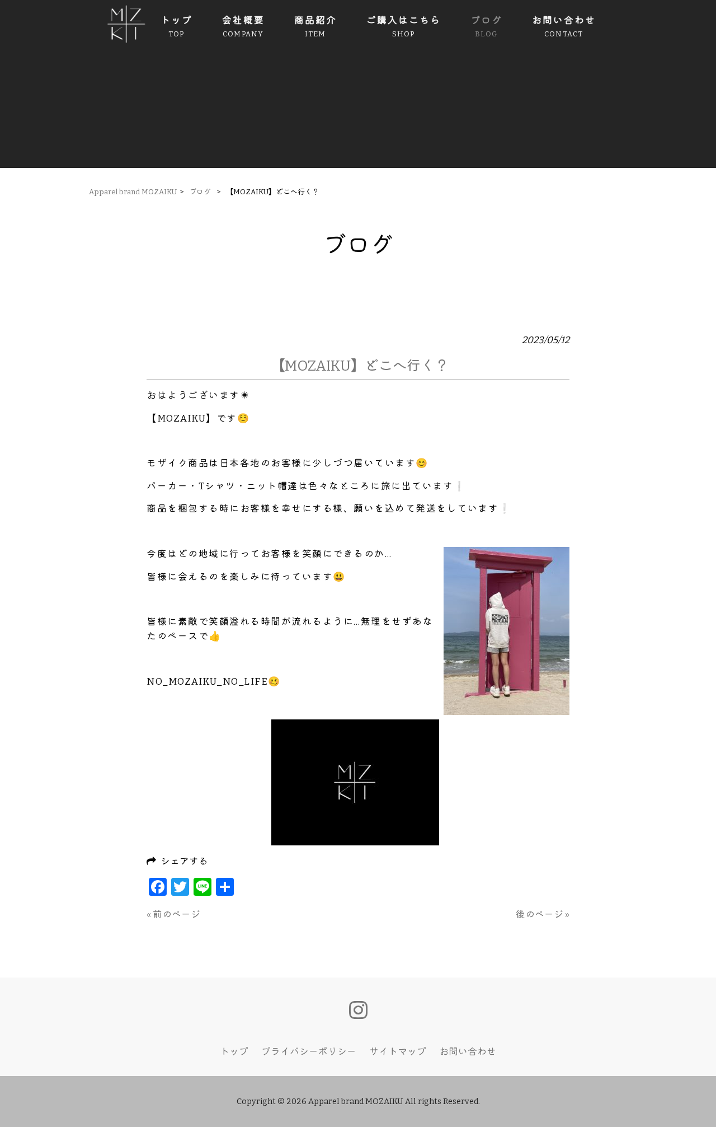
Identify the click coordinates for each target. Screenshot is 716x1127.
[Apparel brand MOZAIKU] (126, 40)
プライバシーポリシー (308, 1051)
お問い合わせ (467, 1051)
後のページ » (542, 914)
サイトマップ (397, 1051)
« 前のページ (173, 914)
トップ (234, 1051)
